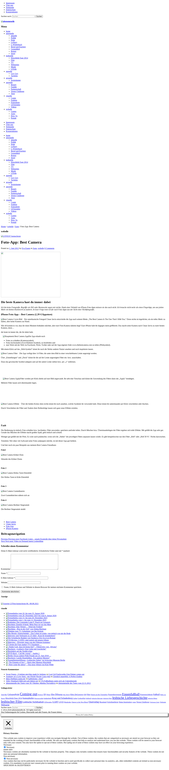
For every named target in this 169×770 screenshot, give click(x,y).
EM (85, 694)
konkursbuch (47, 698)
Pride (13, 40)
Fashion (14, 100)
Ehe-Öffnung (56, 694)
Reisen (13, 51)
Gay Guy (14, 74)
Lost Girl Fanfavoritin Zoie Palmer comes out (66, 674)
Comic (13, 98)
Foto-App (10, 526)
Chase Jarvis (11, 524)
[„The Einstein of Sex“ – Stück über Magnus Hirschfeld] (28, 662)
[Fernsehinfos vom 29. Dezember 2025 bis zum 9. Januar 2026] (31, 616)
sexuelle (9, 78)
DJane (48, 694)
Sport (13, 53)
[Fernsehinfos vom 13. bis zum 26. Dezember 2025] (26, 618)
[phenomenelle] (7, 21)
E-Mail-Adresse (8, 578)
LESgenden (15, 105)
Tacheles (14, 76)
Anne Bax (4, 694)
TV (12, 62)
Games (13, 111)
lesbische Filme (107, 698)
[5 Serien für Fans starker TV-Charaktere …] (24, 645)
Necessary (10, 747)
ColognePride (13, 694)
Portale (13, 118)
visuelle (9, 96)
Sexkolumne (16, 80)
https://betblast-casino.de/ (15, 679)
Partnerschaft (16, 89)
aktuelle (14, 36)
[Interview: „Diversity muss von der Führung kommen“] (28, 642)
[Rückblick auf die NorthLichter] (19, 651)
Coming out (28, 694)
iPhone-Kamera (12, 528)
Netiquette (10, 7)
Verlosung (163, 702)
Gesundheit (15, 49)
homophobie (28, 698)
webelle (9, 109)
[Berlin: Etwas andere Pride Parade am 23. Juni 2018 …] (28, 656)
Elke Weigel (66, 694)
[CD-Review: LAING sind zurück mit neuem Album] (27, 640)
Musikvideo (67, 702)
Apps (13, 114)
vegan (134, 702)
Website (4, 582)
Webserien (15, 65)
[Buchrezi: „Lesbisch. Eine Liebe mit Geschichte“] (26, 649)
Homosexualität (38, 698)
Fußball (156, 694)
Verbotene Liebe (154, 702)
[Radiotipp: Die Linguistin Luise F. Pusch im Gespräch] (28, 622)
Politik (13, 38)
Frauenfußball (131, 694)
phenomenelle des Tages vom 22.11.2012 (74, 683)
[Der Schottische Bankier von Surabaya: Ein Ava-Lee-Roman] (30, 638)
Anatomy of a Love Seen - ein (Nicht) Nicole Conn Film (28, 676)
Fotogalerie (15, 102)
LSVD (61, 702)
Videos (13, 107)
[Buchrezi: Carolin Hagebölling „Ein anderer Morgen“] (28, 658)
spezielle (9, 82)
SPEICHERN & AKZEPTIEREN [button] (17, 765)
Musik (13, 67)
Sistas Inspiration (125, 702)
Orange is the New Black (80, 702)
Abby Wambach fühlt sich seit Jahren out (22, 681)
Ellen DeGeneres (76, 694)
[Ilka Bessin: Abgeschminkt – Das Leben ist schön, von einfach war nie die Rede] (38, 633)
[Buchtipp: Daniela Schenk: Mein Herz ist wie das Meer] (28, 624)
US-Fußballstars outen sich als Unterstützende (59, 681)
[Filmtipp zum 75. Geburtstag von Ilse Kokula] (24, 631)
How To (14, 116)
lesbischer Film (11, 701)
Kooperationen (12, 12)
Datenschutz (11, 10)
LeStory (14, 42)
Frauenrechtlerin (146, 694)
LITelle (14, 69)
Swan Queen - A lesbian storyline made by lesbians (26, 674)
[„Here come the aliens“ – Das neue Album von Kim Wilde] (30, 665)
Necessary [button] (7, 745)
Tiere (13, 94)
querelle (9, 71)
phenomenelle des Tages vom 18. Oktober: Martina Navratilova (31, 683)
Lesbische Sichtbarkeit (33, 702)
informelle (10, 33)
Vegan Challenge (17, 91)
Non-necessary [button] (9, 756)
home (8, 31)
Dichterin (40, 694)
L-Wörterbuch (16, 45)
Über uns (9, 5)
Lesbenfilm (81, 698)
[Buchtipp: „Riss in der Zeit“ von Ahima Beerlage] (26, 629)
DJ (45, 694)
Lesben (75, 698)
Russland (103, 702)
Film (12, 60)
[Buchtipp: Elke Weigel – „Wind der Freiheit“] (24, 627)
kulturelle (9, 56)
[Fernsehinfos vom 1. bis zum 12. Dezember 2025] (26, 620)
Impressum (10, 3)
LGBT (55, 702)
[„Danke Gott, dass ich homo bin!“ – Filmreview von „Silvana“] (31, 647)
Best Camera (11, 522)
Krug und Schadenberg (62, 698)
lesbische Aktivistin (97, 698)
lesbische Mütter (152, 698)
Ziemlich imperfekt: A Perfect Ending (67, 676)
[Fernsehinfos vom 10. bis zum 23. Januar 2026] (25, 613)
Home (3, 226)
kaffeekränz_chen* (35, 679)
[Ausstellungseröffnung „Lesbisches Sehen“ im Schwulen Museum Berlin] (35, 660)
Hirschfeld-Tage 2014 (19, 58)
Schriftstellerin (112, 702)
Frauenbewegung (114, 694)
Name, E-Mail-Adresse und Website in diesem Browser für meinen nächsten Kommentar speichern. (43, 587)
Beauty (13, 85)
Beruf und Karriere (18, 47)
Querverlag (94, 702)
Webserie (5, 705)
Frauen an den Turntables (99, 694)
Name (4, 573)
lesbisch (88, 698)
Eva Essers (26, 248)
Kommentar (5, 569)
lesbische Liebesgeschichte (129, 698)
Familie (14, 87)
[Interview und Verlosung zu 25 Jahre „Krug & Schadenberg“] (31, 636)
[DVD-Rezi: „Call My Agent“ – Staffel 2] (22, 653)
